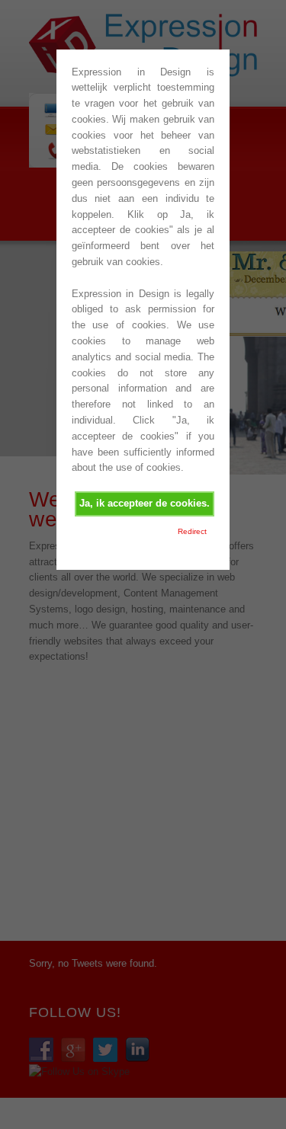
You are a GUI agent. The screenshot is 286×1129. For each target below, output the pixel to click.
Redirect (192, 531)
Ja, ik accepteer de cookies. (144, 503)
